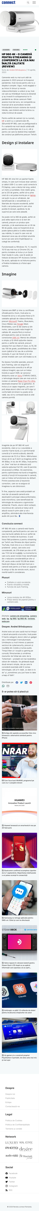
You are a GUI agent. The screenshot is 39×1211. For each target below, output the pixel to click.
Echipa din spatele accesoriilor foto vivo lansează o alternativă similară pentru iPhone (19, 735)
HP (3, 121)
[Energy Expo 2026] (19, 610)
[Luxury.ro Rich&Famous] (11, 1143)
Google (20, 324)
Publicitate (10, 1098)
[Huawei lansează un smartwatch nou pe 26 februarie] (19, 805)
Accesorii (6, 49)
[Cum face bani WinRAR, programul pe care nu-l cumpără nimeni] (19, 760)
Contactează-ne (12, 1106)
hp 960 (13, 619)
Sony (20, 376)
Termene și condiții (13, 1129)
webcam (5, 621)
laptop (32, 195)
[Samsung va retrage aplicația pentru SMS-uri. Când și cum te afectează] (19, 897)
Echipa (8, 1102)
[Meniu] (34, 2)
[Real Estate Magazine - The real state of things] (26, 1143)
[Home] (8, 2)
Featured (16, 49)
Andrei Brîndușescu (17, 70)
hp (8, 619)
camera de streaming (19, 616)
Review (25, 49)
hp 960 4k (22, 619)
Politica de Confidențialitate (17, 1124)
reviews (31, 619)
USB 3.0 (15, 338)
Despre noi (10, 1094)
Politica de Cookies (13, 1120)
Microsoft (13, 321)
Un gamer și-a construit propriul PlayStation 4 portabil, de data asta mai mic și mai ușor (19, 1057)
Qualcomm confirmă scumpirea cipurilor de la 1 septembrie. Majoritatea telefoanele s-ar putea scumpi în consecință (19, 872)
